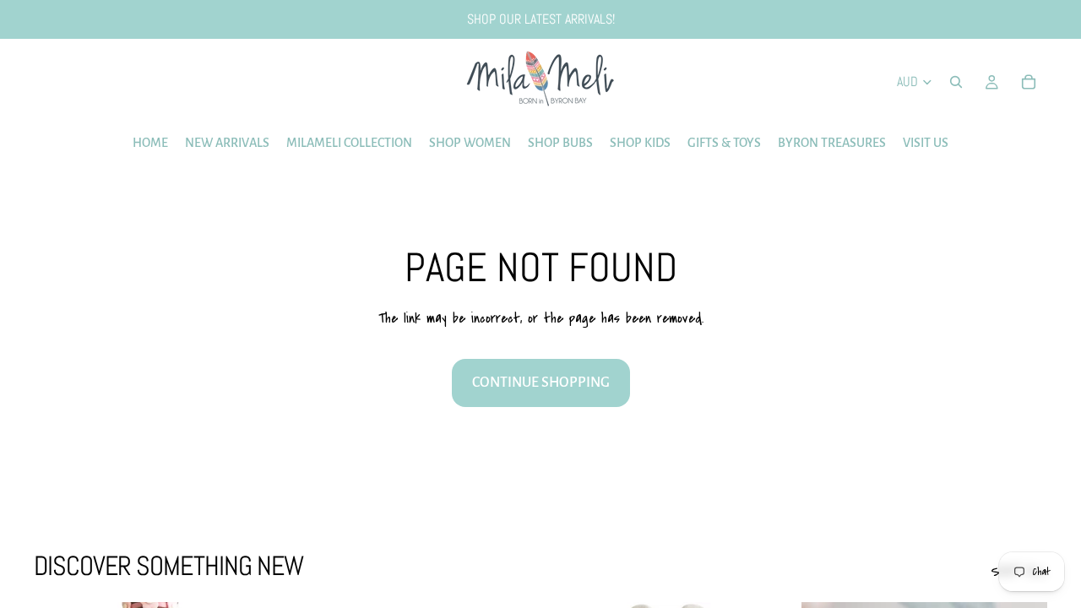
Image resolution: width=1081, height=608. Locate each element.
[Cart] (1028, 81)
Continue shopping (541, 382)
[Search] (956, 81)
